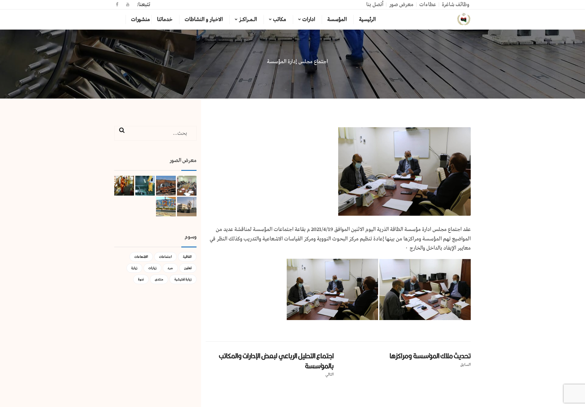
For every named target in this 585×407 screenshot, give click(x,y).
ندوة (141, 279)
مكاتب (279, 19)
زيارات (152, 268)
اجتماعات (165, 257)
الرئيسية (367, 19)
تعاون (188, 268)
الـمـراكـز (248, 19)
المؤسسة (337, 19)
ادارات (308, 19)
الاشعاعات (141, 257)
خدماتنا (164, 19)
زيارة (134, 268)
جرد (170, 268)
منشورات (140, 19)
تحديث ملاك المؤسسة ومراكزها (430, 356)
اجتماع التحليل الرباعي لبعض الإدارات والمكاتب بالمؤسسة (276, 361)
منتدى (159, 279)
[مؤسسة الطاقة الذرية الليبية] (464, 19)
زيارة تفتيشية (183, 279)
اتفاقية (187, 257)
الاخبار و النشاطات (204, 19)
